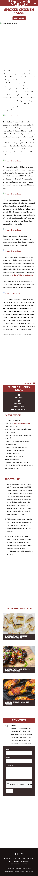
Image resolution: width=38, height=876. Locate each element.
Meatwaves (25, 861)
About (24, 864)
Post (9, 791)
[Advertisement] (19, 46)
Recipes (7, 858)
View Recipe (19, 18)
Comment (9, 765)
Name (8, 749)
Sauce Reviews (28, 858)
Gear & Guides (14, 861)
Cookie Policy (29, 871)
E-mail (8, 757)
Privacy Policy (9, 871)
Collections (16, 858)
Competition (15, 864)
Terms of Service (19, 871)
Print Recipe (28, 383)
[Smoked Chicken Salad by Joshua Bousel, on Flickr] (12, 116)
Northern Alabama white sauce (22, 275)
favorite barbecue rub (22, 423)
